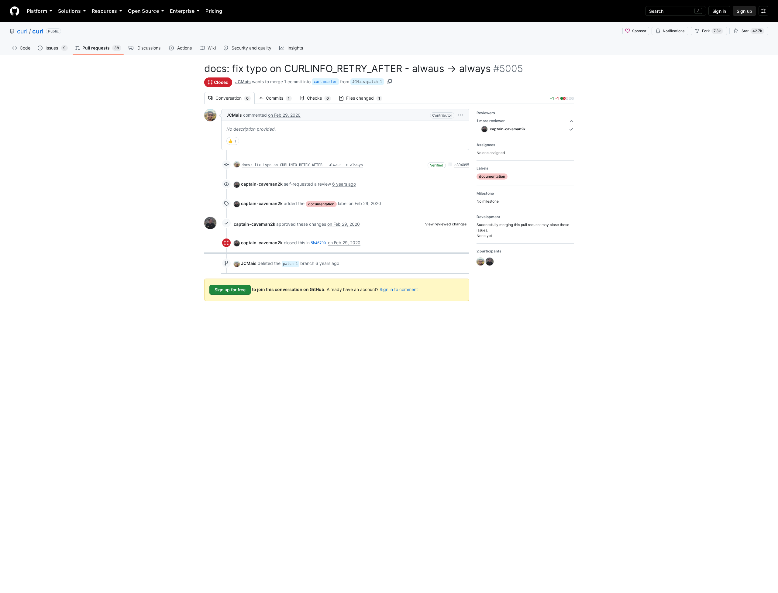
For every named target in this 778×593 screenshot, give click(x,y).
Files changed (366, 98)
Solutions (69, 11)
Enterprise (182, 11)
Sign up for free (230, 289)
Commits (281, 98)
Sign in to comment (399, 289)
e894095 (461, 165)
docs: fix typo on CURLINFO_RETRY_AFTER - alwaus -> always (302, 165)
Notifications (673, 31)
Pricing (213, 11)
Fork (711, 31)
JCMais (243, 81)
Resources (104, 11)
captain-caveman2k (262, 184)
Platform (37, 11)
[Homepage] (14, 11)
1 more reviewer (491, 120)
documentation (321, 204)
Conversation (235, 98)
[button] (460, 115)
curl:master (325, 82)
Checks (321, 98)
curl (22, 31)
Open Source (143, 11)
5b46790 (318, 243)
